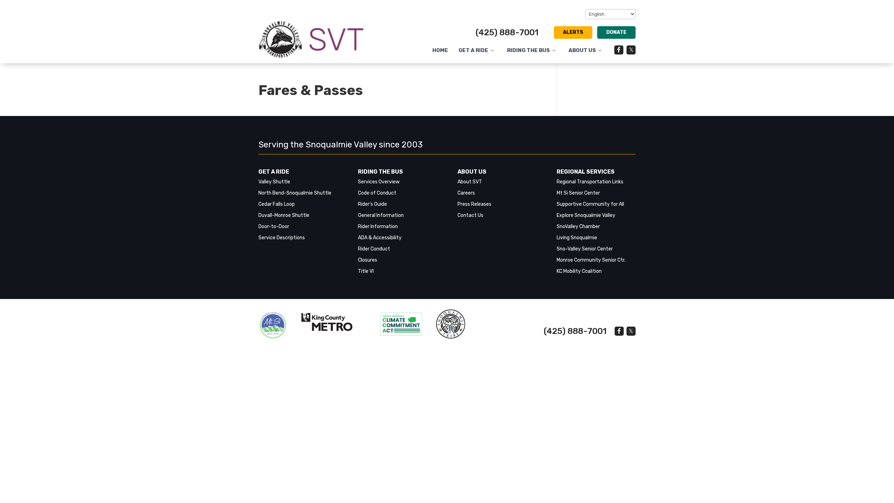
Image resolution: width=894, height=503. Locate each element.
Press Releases (474, 204)
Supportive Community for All (590, 204)
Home (440, 50)
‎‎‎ (272, 325)
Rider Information (378, 226)
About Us (582, 50)
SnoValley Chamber (578, 226)
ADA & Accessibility (380, 238)
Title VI (366, 271)
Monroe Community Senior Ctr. (591, 260)
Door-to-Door (273, 226)
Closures (367, 260)
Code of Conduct (377, 193)
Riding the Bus (528, 50)
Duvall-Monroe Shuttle (283, 215)
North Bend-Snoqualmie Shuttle (294, 193)
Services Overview (379, 182)
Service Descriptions (281, 238)
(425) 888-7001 (507, 32)
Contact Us (470, 215)
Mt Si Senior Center (578, 193)
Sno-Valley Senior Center (585, 249)
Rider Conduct (374, 249)
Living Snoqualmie (577, 238)
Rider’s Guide (372, 204)
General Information (381, 215)
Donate (616, 32)
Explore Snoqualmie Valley (586, 215)
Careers (466, 193)
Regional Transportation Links (590, 182)
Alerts (573, 32)
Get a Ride (473, 50)
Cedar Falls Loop (276, 204)
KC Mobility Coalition (579, 271)
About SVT (469, 182)
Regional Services (586, 171)
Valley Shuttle (274, 182)
